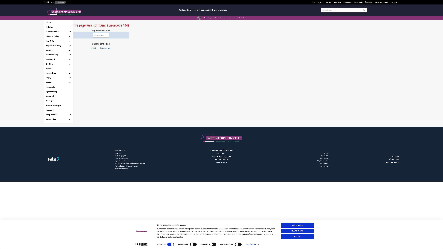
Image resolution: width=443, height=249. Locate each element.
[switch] (193, 244)
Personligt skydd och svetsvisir (126, 166)
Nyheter (49, 27)
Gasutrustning (52, 54)
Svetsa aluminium (121, 158)
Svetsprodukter (52, 31)
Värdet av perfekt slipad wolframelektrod (130, 163)
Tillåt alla (297, 225)
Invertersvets (120, 150)
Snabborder (347, 2)
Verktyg (49, 50)
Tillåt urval (297, 231)
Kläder (48, 82)
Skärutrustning (52, 36)
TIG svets (324, 155)
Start (314, 2)
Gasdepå (49, 100)
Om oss (49, 22)
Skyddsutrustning (53, 45)
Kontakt (329, 2)
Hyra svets (50, 87)
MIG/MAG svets (322, 160)
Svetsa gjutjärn (120, 155)
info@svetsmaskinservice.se (221, 150)
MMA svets (324, 158)
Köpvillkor (337, 2)
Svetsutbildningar (53, 105)
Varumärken (51, 119)
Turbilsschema (392, 162)
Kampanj (49, 110)
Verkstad (50, 96)
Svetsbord (50, 59)
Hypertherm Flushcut (122, 160)
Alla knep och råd (121, 168)
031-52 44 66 (221, 154)
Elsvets (117, 153)
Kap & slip (50, 41)
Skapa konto (358, 2)
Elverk (48, 68)
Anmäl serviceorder (382, 2)
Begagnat (50, 77)
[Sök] (105, 36)
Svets (326, 153)
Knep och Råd (51, 114)
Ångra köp (369, 2)
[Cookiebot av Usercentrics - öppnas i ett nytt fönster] (141, 244)
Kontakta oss (105, 48)
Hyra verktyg (51, 91)
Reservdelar (51, 73)
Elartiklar (50, 64)
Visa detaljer (251, 244)
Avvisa (297, 236)
